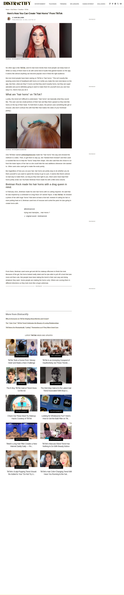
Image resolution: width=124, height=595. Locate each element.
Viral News (14, 9)
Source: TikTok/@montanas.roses (17, 59)
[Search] (110, 3)
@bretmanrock (29, 209)
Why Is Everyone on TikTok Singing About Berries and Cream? (27, 319)
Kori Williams (19, 17)
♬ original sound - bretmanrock (35, 216)
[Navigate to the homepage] (17, 3)
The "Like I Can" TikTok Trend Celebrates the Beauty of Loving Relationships (32, 323)
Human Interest (88, 4)
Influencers (74, 4)
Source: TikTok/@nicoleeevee (16, 149)
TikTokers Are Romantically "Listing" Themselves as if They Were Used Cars (32, 327)
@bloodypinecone (28, 155)
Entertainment (40, 4)
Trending (63, 4)
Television (52, 4)
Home (7, 9)
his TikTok (59, 195)
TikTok (26, 9)
